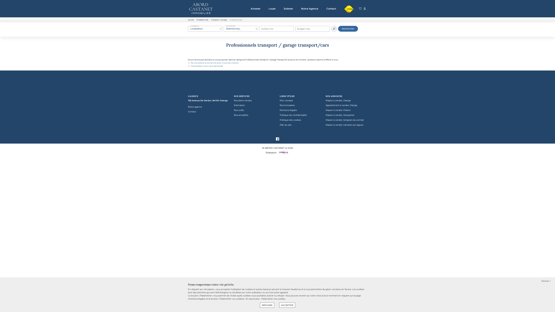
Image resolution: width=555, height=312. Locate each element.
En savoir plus (253, 299)
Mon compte (286, 100)
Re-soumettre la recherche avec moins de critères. (215, 63)
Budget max (303, 29)
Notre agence (195, 107)
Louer (272, 8)
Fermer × (546, 281)
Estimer (288, 8)
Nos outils (239, 110)
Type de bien (230, 26)
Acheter (256, 8)
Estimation (239, 105)
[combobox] (205, 28)
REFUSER (267, 305)
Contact (331, 8)
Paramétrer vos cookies (273, 299)
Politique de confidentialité (293, 115)
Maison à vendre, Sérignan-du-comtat (345, 120)
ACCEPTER (287, 305)
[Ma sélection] (360, 9)
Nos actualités (241, 115)
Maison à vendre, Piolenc (338, 110)
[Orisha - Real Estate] (283, 152)
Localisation (194, 26)
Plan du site (286, 125)
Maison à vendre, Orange (338, 100)
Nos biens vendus (243, 100)
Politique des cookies (290, 120)
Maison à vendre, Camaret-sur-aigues (344, 125)
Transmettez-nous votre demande (207, 66)
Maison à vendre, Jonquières (340, 115)
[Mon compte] (365, 9)
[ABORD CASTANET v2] (202, 8)
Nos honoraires (287, 105)
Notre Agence (309, 8)
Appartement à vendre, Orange (341, 105)
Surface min (267, 29)
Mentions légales (288, 110)
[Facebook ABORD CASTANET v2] (277, 139)
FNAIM (348, 3)
